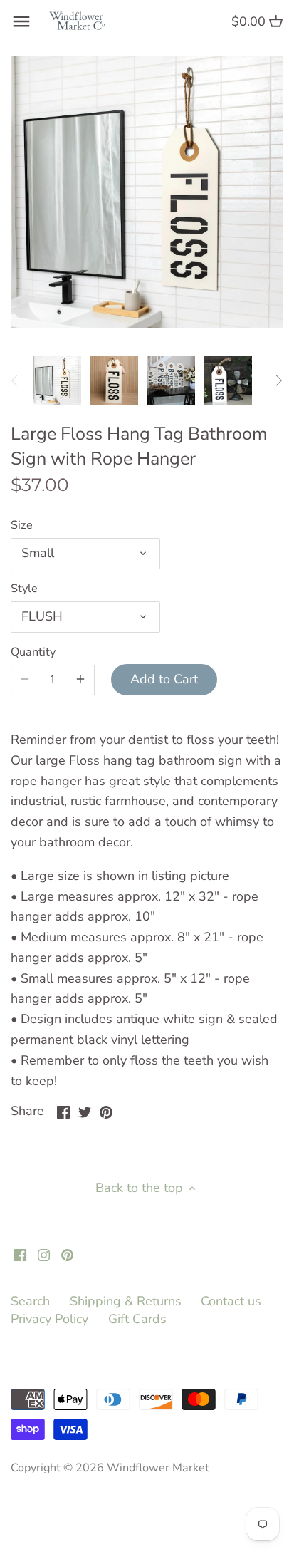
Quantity (33, 652)
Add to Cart (164, 679)
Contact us (231, 1301)
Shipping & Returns (126, 1301)
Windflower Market (158, 1468)
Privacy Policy (49, 1318)
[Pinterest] (67, 1254)
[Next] (278, 380)
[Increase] (80, 679)
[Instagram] (44, 1254)
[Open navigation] (21, 21)
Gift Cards (137, 1318)
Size (22, 525)
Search (30, 1301)
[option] (57, 380)
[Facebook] (20, 1254)
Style (24, 589)
